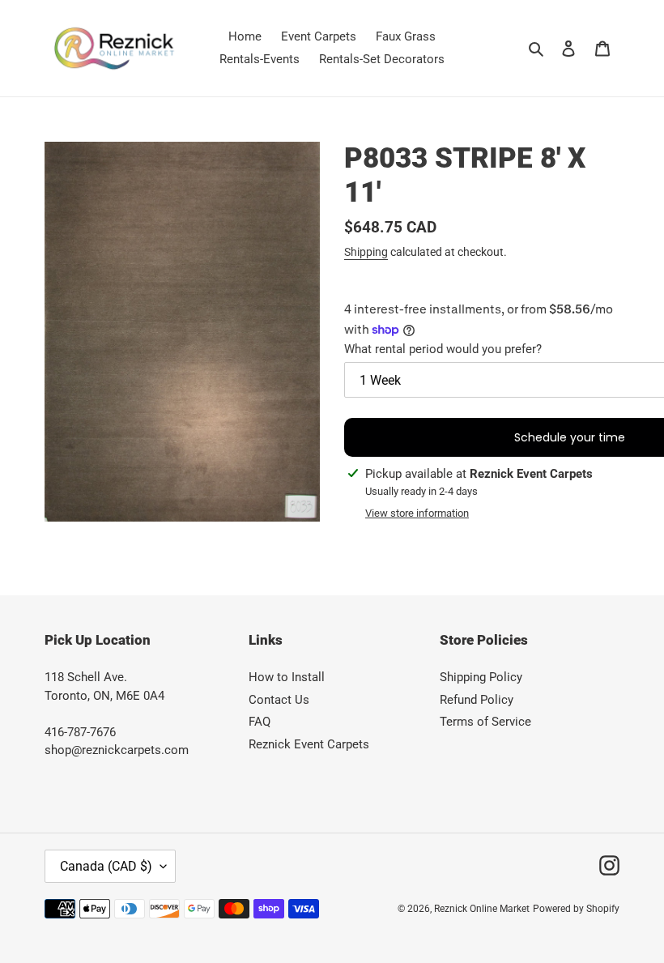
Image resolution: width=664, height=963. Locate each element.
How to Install (287, 677)
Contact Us (279, 699)
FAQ (259, 721)
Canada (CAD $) (106, 866)
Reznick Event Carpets (309, 744)
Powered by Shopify (576, 908)
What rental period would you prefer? (443, 349)
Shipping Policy (481, 677)
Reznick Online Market (482, 908)
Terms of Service (485, 721)
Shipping (366, 251)
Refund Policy (476, 699)
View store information (417, 513)
